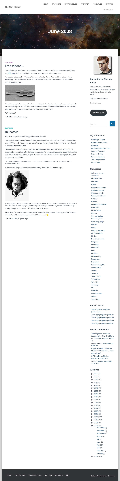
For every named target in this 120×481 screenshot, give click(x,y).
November (100, 431)
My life (93, 236)
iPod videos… (14, 66)
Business (94, 181)
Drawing (94, 199)
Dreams (94, 202)
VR (92, 288)
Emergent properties (99, 204)
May (98, 445)
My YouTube (97, 4)
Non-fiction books (97, 239)
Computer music (97, 193)
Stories (93, 270)
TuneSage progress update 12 (102, 320)
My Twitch (109, 4)
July (98, 439)
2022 (96, 385)
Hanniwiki (94, 145)
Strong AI (94, 273)
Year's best (95, 299)
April (98, 448)
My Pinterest (108, 10)
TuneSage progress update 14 (102, 315)
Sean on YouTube (98, 157)
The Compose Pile (98, 160)
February (100, 451)
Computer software (98, 196)
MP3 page (11, 73)
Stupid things (96, 276)
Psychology (95, 259)
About (45, 4)
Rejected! (11, 132)
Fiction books (96, 210)
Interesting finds (97, 219)
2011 (96, 417)
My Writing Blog (70, 4)
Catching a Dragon (98, 139)
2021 (96, 388)
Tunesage (95, 285)
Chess (93, 184)
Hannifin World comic (99, 142)
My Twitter (85, 4)
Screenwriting (96, 268)
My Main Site (56, 4)
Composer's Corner (98, 187)
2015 (96, 405)
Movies (94, 224)
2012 (96, 414)
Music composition (98, 230)
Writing (93, 296)
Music (93, 227)
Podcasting (95, 247)
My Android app (97, 233)
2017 (96, 399)
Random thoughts (98, 265)
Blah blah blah (96, 179)
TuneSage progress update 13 (102, 317)
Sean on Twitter (97, 154)
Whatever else (96, 293)
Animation (95, 176)
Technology (95, 279)
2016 (96, 402)
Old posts (9, 62)
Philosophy (95, 245)
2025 (96, 377)
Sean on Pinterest (98, 151)
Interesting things (97, 222)
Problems (94, 253)
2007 (96, 456)
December (100, 428)
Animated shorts (97, 173)
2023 (96, 382)
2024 (96, 379)
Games (94, 213)
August (99, 436)
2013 (96, 411)
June (98, 442)
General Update (97, 216)
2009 (96, 422)
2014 (96, 408)
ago (23, 117)
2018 (96, 397)
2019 (96, 394)
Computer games (97, 190)
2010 (96, 420)
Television (95, 282)
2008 (96, 425)
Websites (94, 290)
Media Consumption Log (100, 148)
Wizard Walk (95, 162)
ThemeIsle (111, 476)
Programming (96, 256)
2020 (96, 391)
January (100, 454)
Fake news (95, 207)
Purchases (95, 262)
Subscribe (98, 113)
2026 (96, 374)
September (101, 433)
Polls (93, 250)
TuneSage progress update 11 (102, 323)
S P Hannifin (95, 356)
